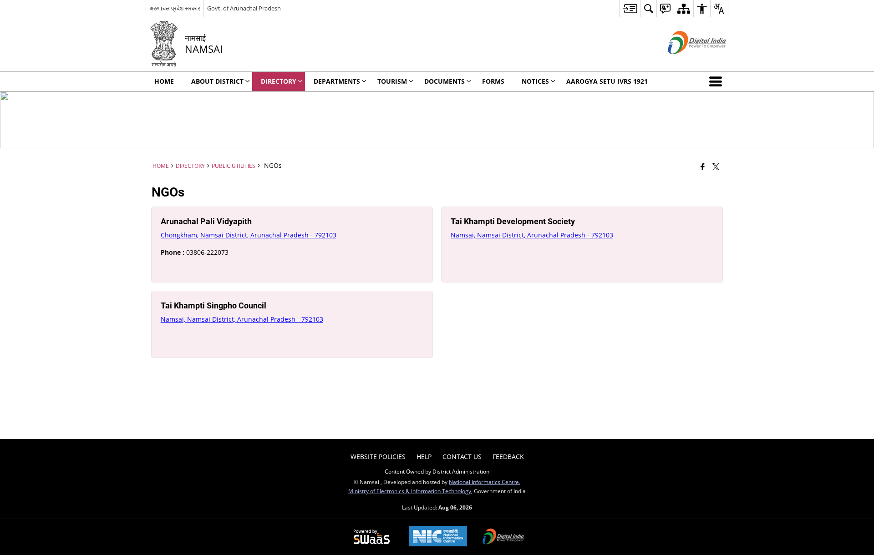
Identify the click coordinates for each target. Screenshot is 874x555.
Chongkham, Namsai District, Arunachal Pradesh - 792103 (248, 235)
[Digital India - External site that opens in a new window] (685, 61)
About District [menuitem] (217, 81)
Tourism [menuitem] (392, 81)
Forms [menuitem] (493, 81)
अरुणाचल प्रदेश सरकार (174, 8)
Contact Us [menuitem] (462, 456)
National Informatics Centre (484, 481)
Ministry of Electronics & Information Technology (409, 490)
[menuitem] (629, 8)
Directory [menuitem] (278, 81)
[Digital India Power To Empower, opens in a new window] (503, 537)
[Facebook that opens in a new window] (702, 166)
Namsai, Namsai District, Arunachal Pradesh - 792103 (532, 235)
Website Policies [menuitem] (378, 456)
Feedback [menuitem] (508, 456)
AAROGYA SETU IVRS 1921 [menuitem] (607, 81)
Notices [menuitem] (535, 81)
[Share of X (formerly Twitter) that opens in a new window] (716, 166)
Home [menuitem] (164, 81)
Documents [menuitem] (444, 81)
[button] (717, 81)
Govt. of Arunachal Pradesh (244, 8)
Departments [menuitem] (337, 81)
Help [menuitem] (424, 456)
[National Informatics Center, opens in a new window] (438, 537)
